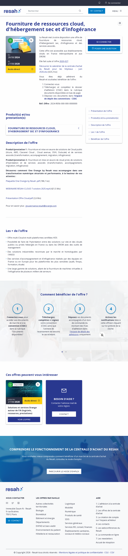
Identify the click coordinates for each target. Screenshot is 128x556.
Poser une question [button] (105, 48)
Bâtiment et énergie (45, 518)
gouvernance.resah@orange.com (41, 205)
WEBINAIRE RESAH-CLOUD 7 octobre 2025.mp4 (28, 188)
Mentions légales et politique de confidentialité (81, 552)
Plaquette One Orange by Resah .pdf (23, 181)
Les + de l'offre (98, 132)
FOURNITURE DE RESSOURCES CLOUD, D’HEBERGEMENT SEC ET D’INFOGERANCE (33, 129)
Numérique (70, 511)
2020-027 (64, 61)
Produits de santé (73, 515)
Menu (115, 11)
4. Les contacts (103, 524)
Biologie (40, 510)
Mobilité (69, 507)
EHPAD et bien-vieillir (46, 526)
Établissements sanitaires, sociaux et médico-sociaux (77, 532)
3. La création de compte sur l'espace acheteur (107, 519)
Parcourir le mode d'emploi (64, 471)
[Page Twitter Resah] (13, 503)
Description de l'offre (101, 125)
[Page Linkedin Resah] (18, 503)
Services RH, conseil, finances (78, 527)
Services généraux (73, 523)
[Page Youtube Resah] (7, 503)
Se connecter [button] (103, 42)
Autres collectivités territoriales (44, 505)
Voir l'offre (24, 419)
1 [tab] (62, 351)
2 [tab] (66, 351)
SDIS (67, 519)
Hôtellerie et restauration (48, 533)
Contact (98, 11)
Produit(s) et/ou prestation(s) (104, 118)
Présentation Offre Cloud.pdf (19, 198)
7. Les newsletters (104, 538)
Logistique (70, 503)
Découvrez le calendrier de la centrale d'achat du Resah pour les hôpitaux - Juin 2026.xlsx (60, 69)
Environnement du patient (48, 530)
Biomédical (41, 514)
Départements (43, 522)
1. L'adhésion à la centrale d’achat (108, 505)
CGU (106, 552)
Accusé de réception (105, 542)
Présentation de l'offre (101, 111)
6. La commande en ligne (107, 534)
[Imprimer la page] (120, 23)
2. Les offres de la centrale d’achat (108, 512)
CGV (112, 552)
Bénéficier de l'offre (100, 139)
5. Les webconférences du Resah (108, 529)
